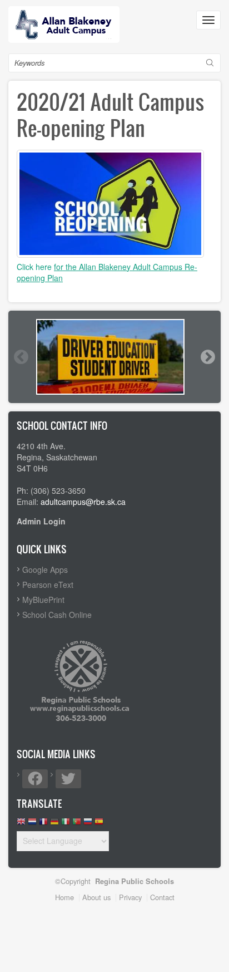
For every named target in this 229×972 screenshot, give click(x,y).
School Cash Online (57, 614)
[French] (43, 824)
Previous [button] (20, 357)
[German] (54, 824)
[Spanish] (98, 824)
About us (96, 897)
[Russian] (87, 824)
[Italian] (65, 824)
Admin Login (41, 521)
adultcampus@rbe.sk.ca (83, 501)
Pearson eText (47, 584)
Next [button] (207, 357)
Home (64, 897)
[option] (114, 357)
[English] (21, 824)
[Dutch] (32, 824)
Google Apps (45, 569)
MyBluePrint (43, 599)
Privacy (130, 897)
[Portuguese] (76, 824)
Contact (162, 897)
